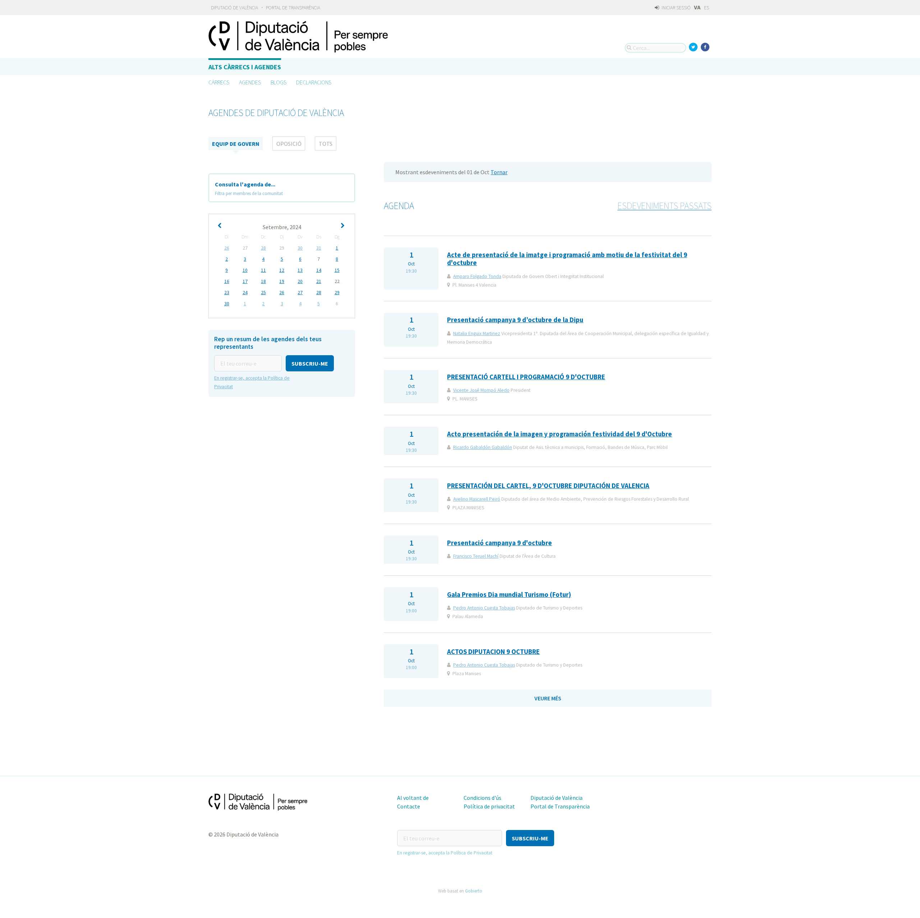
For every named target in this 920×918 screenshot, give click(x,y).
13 (300, 270)
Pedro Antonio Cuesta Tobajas (484, 608)
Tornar (499, 172)
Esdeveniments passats (664, 206)
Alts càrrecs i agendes (244, 67)
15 (337, 270)
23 (226, 292)
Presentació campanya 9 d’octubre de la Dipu (515, 320)
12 (281, 270)
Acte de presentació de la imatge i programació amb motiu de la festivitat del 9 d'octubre (567, 259)
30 (300, 248)
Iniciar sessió (676, 8)
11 (263, 270)
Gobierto (473, 891)
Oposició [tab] (289, 143)
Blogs (278, 82)
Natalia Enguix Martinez (476, 333)
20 (300, 281)
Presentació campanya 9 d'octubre (499, 543)
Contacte (408, 806)
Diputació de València (234, 8)
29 (337, 292)
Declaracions (313, 82)
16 (226, 281)
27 (300, 292)
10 (245, 270)
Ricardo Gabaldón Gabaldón (482, 447)
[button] (310, 363)
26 (226, 248)
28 (263, 248)
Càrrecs (218, 82)
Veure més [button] (547, 698)
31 (318, 248)
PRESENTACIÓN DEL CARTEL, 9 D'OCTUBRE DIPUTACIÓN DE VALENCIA (548, 486)
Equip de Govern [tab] (235, 143)
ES (706, 8)
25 (263, 292)
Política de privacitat (489, 806)
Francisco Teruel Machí (475, 556)
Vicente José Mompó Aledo (481, 390)
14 (318, 270)
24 (245, 292)
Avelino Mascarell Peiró (476, 499)
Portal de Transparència (293, 8)
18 (263, 281)
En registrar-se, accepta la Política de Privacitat (444, 853)
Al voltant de (413, 797)
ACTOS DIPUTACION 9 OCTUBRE (493, 652)
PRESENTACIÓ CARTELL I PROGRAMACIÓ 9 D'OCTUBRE (526, 377)
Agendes (250, 82)
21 (318, 281)
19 (281, 281)
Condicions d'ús (482, 797)
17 (245, 281)
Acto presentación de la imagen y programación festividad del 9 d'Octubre (559, 434)
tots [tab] (325, 143)
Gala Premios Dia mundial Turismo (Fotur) (509, 594)
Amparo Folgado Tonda (477, 276)
